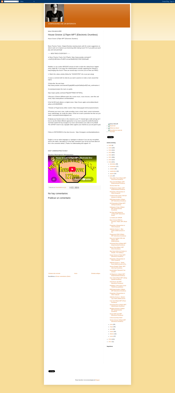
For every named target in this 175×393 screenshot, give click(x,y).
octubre (112, 169)
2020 (110, 159)
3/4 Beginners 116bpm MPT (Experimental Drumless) (117, 274)
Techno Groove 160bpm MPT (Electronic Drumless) (118, 320)
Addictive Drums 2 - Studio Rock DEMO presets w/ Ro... (118, 263)
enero (112, 336)
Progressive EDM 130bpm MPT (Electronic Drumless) (118, 235)
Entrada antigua (95, 273)
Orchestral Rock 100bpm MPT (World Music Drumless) (118, 305)
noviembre (113, 166)
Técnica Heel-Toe (115, 185)
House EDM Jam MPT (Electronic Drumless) (116, 314)
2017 (110, 341)
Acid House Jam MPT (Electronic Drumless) (116, 282)
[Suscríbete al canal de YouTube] (117, 131)
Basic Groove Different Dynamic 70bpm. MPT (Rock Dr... (118, 221)
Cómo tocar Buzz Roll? (116, 317)
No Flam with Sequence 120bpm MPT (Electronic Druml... (117, 214)
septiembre (113, 171)
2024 (110, 150)
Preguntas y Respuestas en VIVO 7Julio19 (117, 294)
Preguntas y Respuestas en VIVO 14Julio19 (117, 259)
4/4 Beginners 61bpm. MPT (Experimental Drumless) (117, 188)
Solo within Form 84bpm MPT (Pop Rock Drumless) (118, 178)
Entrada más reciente (54, 273)
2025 (110, 148)
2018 (110, 339)
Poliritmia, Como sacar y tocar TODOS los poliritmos (118, 286)
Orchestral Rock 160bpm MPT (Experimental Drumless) (118, 244)
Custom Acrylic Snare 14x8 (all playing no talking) (118, 196)
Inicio (75, 273)
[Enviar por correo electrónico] (70, 188)
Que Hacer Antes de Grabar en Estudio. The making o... (118, 251)
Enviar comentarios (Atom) (63, 276)
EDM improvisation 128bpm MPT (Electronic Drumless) (118, 290)
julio (111, 176)
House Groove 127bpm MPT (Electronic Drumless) (117, 255)
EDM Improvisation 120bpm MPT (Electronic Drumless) (118, 200)
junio (111, 324)
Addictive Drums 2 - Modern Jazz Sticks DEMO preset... (118, 297)
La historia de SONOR (116, 217)
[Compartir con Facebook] (76, 188)
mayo (111, 327)
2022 (110, 155)
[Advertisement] (74, 257)
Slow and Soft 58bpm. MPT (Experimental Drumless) (117, 182)
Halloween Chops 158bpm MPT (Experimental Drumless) (117, 208)
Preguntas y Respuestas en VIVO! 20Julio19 (117, 192)
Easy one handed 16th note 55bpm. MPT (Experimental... (117, 240)
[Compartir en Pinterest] (78, 188)
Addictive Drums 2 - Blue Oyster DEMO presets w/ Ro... (117, 230)
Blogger (97, 380)
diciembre (113, 164)
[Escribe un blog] (72, 188)
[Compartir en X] (74, 188)
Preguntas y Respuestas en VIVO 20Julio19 (117, 226)
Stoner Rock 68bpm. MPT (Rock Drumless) (117, 248)
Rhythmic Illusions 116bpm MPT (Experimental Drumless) (117, 310)
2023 (110, 152)
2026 (110, 145)
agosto (112, 173)
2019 (110, 162)
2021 (110, 157)
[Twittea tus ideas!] (113, 128)
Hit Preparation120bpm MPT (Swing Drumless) (117, 204)
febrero (112, 334)
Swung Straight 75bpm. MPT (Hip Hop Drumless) (117, 267)
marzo (112, 331)
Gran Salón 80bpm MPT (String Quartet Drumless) (118, 278)
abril (111, 329)
